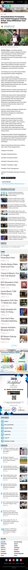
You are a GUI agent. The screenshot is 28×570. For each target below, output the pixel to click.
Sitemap (22, 563)
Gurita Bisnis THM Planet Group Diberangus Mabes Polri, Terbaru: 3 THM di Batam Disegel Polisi (10, 294)
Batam (3, 178)
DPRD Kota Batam (10, 178)
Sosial (2, 555)
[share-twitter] (6, 6)
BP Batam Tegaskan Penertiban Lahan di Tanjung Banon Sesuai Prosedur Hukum (10, 459)
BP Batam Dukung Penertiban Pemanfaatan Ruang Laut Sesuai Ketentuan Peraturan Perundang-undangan (9, 339)
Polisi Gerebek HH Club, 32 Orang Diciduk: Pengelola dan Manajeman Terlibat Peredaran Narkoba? (9, 312)
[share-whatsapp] (10, 6)
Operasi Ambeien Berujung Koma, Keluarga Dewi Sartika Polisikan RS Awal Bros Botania (9, 330)
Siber (14, 563)
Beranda (6, 563)
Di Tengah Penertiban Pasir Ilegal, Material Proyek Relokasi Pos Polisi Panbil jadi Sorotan (9, 258)
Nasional (16, 549)
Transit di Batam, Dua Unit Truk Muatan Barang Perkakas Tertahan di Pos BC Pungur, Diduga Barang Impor (10, 276)
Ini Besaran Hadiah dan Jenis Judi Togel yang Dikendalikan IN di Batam (11, 450)
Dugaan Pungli (8, 428)
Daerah (16, 543)
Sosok (15, 555)
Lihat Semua (14, 345)
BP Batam (3, 542)
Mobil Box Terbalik (9, 441)
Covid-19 (6, 438)
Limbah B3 (7, 434)
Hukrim (6, 421)
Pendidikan (16, 551)
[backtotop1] (27, 568)
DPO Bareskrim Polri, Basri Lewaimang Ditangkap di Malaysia (9, 285)
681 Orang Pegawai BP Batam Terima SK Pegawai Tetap (11, 502)
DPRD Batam (3, 543)
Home (2, 14)
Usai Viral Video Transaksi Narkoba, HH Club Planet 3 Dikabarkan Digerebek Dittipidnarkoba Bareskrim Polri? (9, 321)
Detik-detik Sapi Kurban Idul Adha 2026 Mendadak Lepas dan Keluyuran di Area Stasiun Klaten (11, 494)
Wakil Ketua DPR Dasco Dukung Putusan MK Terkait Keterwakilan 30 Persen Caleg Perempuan (11, 512)
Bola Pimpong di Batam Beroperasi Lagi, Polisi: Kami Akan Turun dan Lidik (14, 183)
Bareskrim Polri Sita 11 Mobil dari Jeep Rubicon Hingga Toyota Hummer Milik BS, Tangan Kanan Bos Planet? (9, 303)
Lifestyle (3, 549)
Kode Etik (17, 563)
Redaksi (10, 563)
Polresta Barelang (19, 553)
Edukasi (3, 545)
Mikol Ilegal (7, 431)
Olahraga (3, 551)
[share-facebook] (3, 6)
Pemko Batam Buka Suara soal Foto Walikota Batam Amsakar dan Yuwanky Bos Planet (9, 267)
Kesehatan (16, 547)
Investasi (3, 547)
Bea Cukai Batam (9, 424)
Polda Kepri (3, 553)
